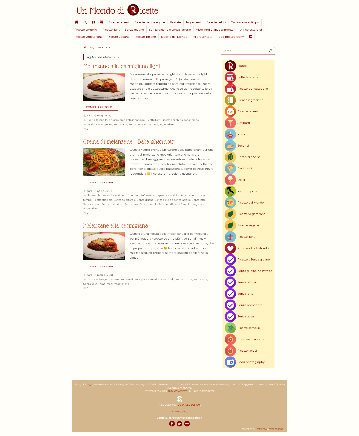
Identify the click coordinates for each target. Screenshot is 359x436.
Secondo (89, 124)
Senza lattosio (91, 204)
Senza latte (120, 124)
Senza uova (135, 124)
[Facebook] (172, 423)
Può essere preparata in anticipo (125, 119)
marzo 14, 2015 (105, 274)
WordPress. (276, 429)
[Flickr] (187, 423)
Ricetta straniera (102, 199)
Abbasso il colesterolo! (100, 195)
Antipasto (121, 195)
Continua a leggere (99, 106)
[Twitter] (179, 423)
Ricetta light (153, 119)
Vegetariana (166, 124)
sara (89, 115)
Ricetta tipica (154, 279)
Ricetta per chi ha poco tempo (180, 119)
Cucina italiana (95, 119)
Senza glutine (104, 124)
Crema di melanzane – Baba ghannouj (129, 141)
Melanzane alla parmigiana (115, 225)
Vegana (197, 204)
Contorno (133, 195)
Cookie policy (179, 411)
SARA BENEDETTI (177, 391)
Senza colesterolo (124, 199)
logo (89, 384)
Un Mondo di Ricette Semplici (173, 204)
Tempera (262, 429)
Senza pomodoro (112, 204)
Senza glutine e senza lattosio (173, 199)
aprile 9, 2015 (104, 190)
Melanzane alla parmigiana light (121, 66)
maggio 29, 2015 (106, 115)
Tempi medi (151, 124)
